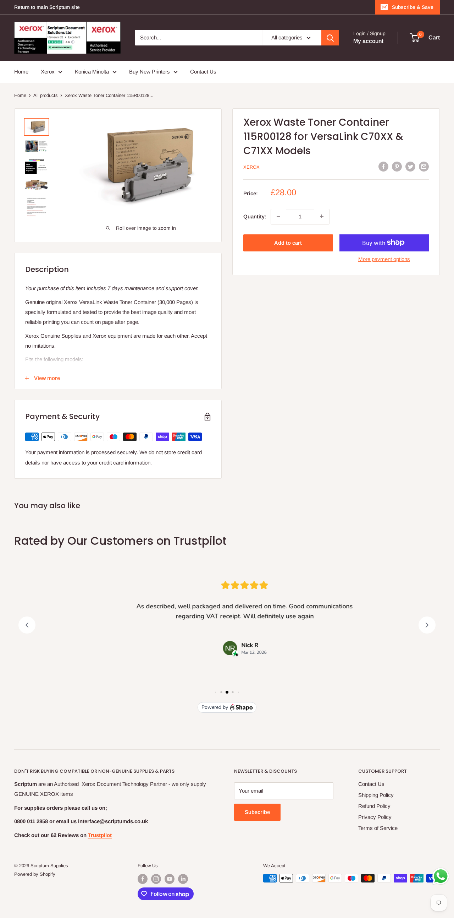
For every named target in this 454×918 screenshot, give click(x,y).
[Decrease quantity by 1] (278, 216)
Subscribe (257, 812)
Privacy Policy (375, 817)
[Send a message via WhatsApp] (440, 876)
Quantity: (254, 216)
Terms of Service (378, 828)
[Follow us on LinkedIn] (183, 879)
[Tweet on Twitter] (410, 166)
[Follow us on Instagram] (156, 879)
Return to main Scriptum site (47, 7)
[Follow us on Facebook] (143, 879)
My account (368, 41)
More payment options (384, 259)
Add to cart (288, 242)
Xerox (48, 72)
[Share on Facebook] (383, 166)
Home (21, 72)
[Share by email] (424, 166)
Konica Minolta (92, 72)
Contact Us (203, 72)
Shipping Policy (376, 795)
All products (45, 95)
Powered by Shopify (34, 874)
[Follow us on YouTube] (170, 879)
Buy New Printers (149, 72)
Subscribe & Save (412, 7)
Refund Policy (374, 806)
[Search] (330, 37)
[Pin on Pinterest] (397, 166)
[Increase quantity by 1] (321, 216)
